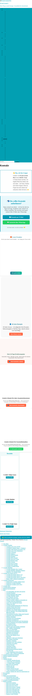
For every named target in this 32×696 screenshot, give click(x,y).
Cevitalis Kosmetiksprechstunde (11, 119)
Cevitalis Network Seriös (12, 63)
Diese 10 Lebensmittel (11, 94)
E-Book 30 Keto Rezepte (12, 133)
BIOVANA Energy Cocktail (13, 151)
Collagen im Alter (10, 69)
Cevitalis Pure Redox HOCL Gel (14, 39)
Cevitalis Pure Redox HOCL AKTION (15, 42)
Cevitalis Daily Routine (12, 29)
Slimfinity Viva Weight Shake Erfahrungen (16, 74)
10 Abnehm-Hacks (10, 88)
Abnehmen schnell (10, 111)
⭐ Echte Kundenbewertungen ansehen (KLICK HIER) (16, 537)
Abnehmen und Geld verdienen (14, 107)
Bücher (5, 122)
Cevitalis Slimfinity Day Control (14, 34)
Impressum (2, 531)
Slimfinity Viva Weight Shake (13, 36)
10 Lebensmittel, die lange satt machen (15, 56)
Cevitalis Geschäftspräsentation (10, 144)
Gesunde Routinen (10, 57)
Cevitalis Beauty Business (9, 52)
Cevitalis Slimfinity (8, 32)
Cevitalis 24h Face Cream (12, 24)
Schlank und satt (10, 130)
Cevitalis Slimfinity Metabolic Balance (15, 35)
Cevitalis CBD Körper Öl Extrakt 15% (15, 14)
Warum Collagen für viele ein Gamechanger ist (17, 136)
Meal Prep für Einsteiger (12, 98)
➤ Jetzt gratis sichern (16, 449)
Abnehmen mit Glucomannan (13, 83)
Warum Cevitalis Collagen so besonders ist (16, 64)
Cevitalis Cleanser (10, 27)
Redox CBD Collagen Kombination (15, 43)
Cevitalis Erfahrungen (8, 45)
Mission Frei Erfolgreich (9, 53)
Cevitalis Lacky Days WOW (13, 11)
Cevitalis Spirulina (10, 21)
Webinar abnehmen (11, 81)
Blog (4, 55)
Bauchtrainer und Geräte (12, 142)
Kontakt (5, 139)
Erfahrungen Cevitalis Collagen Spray (15, 46)
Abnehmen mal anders (11, 108)
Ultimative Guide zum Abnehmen (14, 102)
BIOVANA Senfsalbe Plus (12, 156)
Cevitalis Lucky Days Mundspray (14, 15)
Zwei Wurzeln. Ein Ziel (12, 62)
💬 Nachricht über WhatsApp (16, 222)
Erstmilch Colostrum (11, 105)
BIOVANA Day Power (12, 150)
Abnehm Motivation (11, 112)
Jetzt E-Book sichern (16, 334)
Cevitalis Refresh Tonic (12, 25)
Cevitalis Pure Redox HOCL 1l (14, 41)
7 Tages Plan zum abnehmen (13, 126)
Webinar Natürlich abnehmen (10, 121)
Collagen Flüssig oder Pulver (13, 71)
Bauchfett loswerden (11, 90)
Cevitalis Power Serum (11, 28)
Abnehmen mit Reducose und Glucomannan (17, 85)
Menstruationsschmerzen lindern (14, 114)
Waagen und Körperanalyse (13, 143)
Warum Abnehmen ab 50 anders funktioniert (17, 87)
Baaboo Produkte (7, 146)
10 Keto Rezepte (10, 109)
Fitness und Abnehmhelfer (9, 140)
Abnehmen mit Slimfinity (12, 97)
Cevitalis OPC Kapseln (12, 22)
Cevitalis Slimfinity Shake (12, 60)
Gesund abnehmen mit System (13, 59)
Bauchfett (8, 101)
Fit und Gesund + (4, 3)
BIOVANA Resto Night (12, 149)
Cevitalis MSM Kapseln (12, 20)
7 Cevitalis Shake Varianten (13, 128)
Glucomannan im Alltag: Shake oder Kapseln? (17, 78)
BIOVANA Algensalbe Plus (13, 157)
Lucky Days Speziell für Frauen (14, 67)
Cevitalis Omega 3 (10, 18)
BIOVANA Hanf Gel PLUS (13, 153)
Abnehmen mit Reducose (12, 84)
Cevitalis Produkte (7, 10)
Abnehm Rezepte (7, 123)
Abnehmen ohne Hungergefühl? (14, 80)
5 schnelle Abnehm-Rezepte (13, 125)
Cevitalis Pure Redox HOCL (10, 38)
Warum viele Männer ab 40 (13, 100)
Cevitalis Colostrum (11, 17)
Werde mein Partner (5, 533)
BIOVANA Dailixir (11, 147)
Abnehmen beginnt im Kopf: (13, 73)
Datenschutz (9, 531)
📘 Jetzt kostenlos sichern (16, 361)
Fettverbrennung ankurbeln (12, 95)
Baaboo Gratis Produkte (12, 158)
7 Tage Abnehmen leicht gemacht (14, 116)
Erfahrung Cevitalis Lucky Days (14, 49)
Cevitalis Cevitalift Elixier (12, 31)
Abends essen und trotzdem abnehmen (15, 91)
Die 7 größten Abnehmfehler (13, 92)
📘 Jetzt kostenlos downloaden (16, 405)
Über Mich (5, 8)
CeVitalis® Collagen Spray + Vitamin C (16, 12)
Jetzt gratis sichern (16, 273)
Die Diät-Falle (9, 115)
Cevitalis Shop (6, 50)
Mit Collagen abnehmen (12, 104)
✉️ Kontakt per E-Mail (16, 217)
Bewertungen (6, 137)
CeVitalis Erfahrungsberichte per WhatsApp (17, 70)
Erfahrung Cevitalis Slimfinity (13, 48)
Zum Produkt (10, 477)
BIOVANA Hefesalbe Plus (12, 154)
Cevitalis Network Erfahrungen (14, 66)
